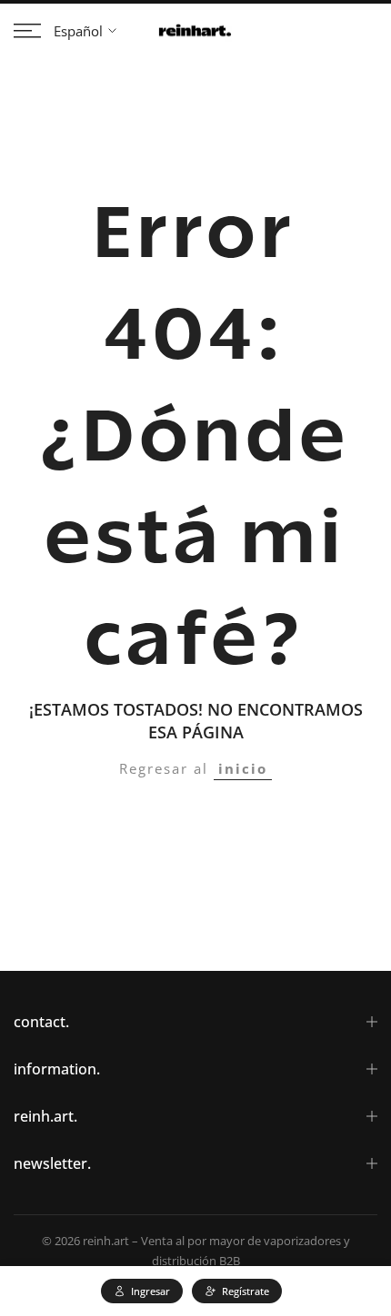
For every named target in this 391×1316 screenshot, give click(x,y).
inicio (242, 768)
